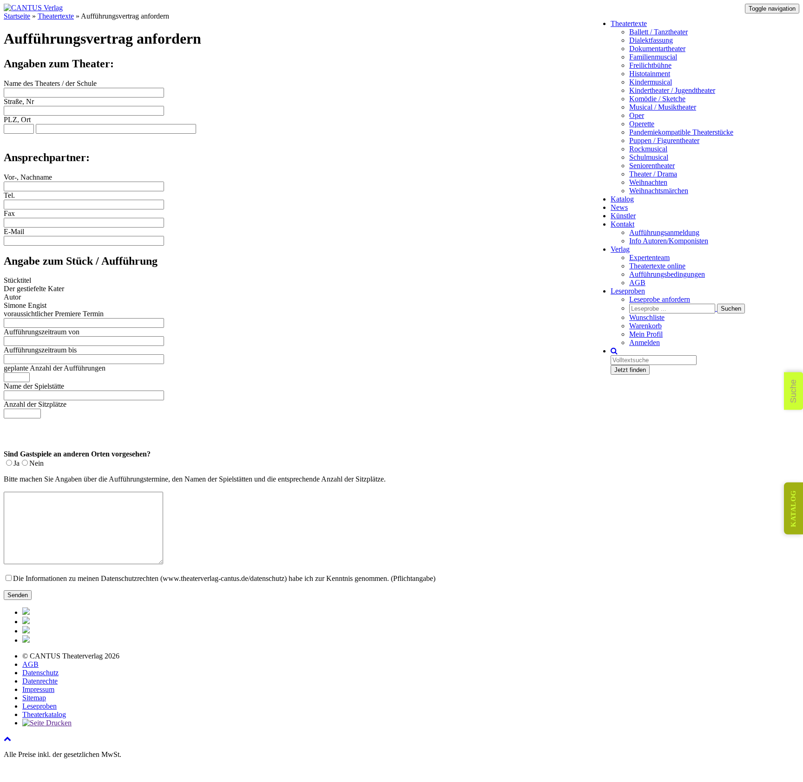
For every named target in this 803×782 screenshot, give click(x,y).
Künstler (623, 216)
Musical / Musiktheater (662, 107)
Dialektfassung (651, 40)
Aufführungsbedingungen (667, 274)
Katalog (622, 199)
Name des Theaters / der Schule (50, 83)
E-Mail (14, 231)
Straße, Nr (19, 101)
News (619, 207)
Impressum (38, 689)
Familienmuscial (653, 57)
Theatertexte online (657, 266)
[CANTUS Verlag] (33, 8)
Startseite (17, 16)
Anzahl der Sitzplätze (35, 404)
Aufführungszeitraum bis (40, 350)
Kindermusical (650, 82)
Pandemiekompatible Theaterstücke (681, 132)
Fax (9, 213)
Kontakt (622, 224)
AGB (637, 283)
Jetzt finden (630, 369)
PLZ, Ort (17, 120)
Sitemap (34, 698)
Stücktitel (17, 280)
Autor (12, 297)
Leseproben (628, 291)
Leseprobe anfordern (659, 299)
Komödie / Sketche (657, 99)
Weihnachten (648, 182)
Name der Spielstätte (34, 386)
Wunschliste (647, 317)
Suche (793, 391)
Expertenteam (649, 257)
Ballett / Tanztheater (658, 32)
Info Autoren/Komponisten (668, 241)
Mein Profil (646, 334)
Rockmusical (648, 149)
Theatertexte (629, 23)
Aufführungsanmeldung (664, 232)
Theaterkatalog (44, 714)
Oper (636, 115)
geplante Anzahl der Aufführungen (54, 368)
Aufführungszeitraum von (41, 332)
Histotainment (649, 74)
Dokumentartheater (657, 48)
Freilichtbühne (650, 65)
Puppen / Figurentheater (664, 140)
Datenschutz (40, 673)
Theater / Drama (653, 174)
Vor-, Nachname (28, 177)
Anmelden (644, 342)
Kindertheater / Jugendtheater (672, 90)
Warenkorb (645, 326)
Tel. (9, 195)
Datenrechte (40, 681)
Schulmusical (648, 157)
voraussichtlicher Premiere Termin (54, 314)
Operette (641, 124)
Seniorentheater (652, 165)
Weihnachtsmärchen (658, 191)
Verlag (620, 249)
